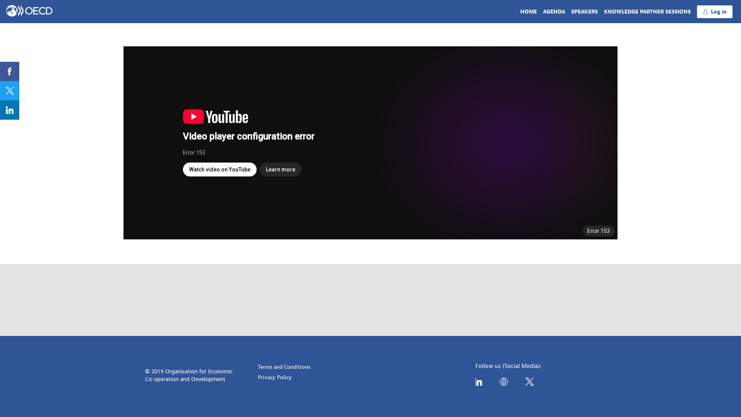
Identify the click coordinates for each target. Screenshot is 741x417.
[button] (715, 11)
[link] (528, 11)
